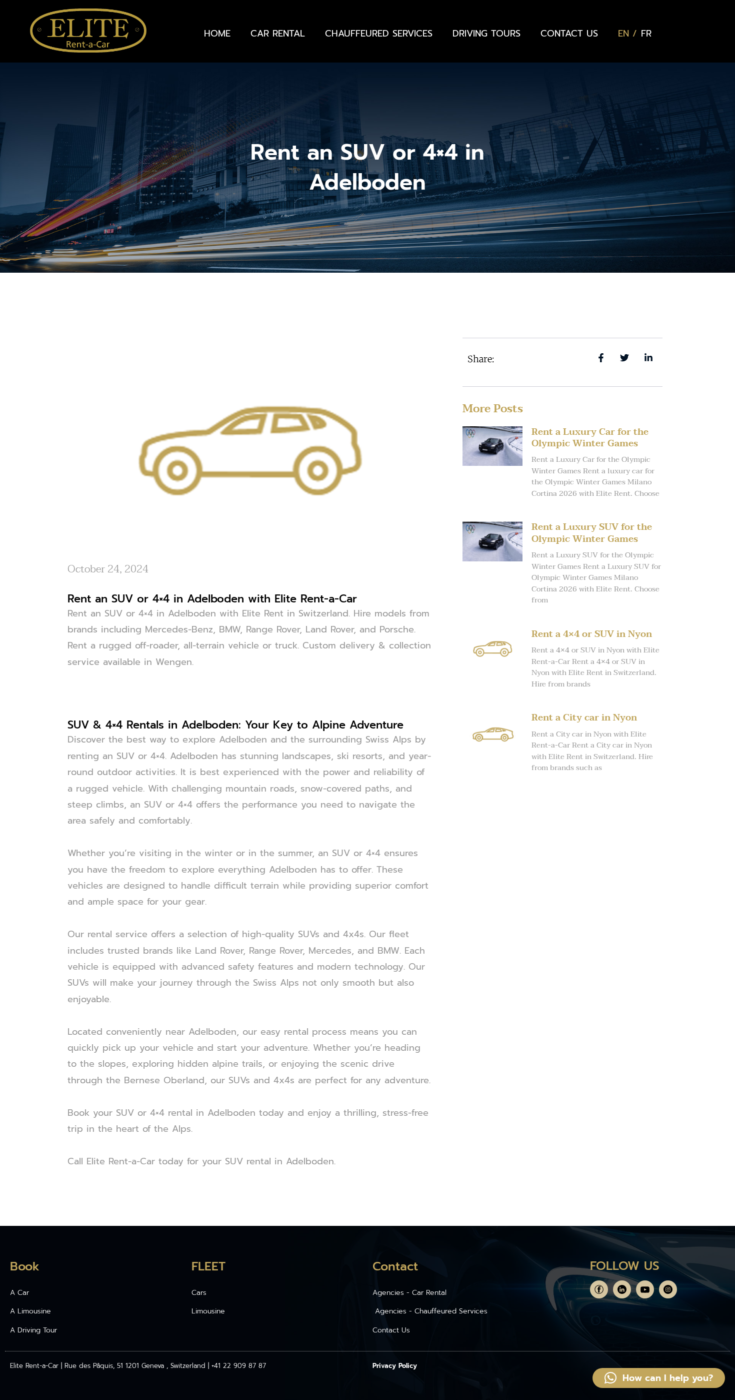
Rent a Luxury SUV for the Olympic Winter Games (592, 532)
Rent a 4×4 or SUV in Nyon (592, 634)
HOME (217, 34)
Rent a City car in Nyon (584, 718)
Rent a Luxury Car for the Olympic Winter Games (590, 437)
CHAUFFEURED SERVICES (378, 34)
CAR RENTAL (277, 34)
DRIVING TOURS (486, 34)
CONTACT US (569, 34)
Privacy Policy (394, 1365)
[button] (658, 1378)
